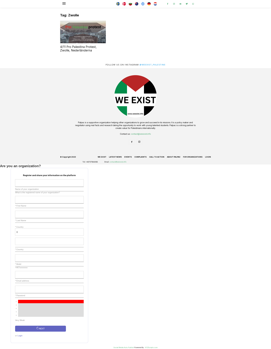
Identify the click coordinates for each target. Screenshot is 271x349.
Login (208, 157)
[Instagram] (173, 3)
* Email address (22, 281)
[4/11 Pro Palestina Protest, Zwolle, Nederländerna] (83, 32)
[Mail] (180, 3)
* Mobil (18, 264)
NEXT (42, 328)
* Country (19, 249)
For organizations (192, 157)
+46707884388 (92, 162)
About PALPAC (173, 157)
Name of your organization (27, 189)
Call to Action (156, 157)
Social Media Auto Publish (123, 347)
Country (19, 227)
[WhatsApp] (193, 3)
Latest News (115, 157)
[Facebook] (167, 3)
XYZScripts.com (151, 347)
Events (128, 157)
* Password (20, 295)
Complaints (140, 157)
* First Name (20, 206)
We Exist (102, 157)
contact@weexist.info (141, 134)
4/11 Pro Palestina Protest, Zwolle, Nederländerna (78, 48)
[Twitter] (186, 3)
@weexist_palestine (152, 64)
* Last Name (20, 220)
